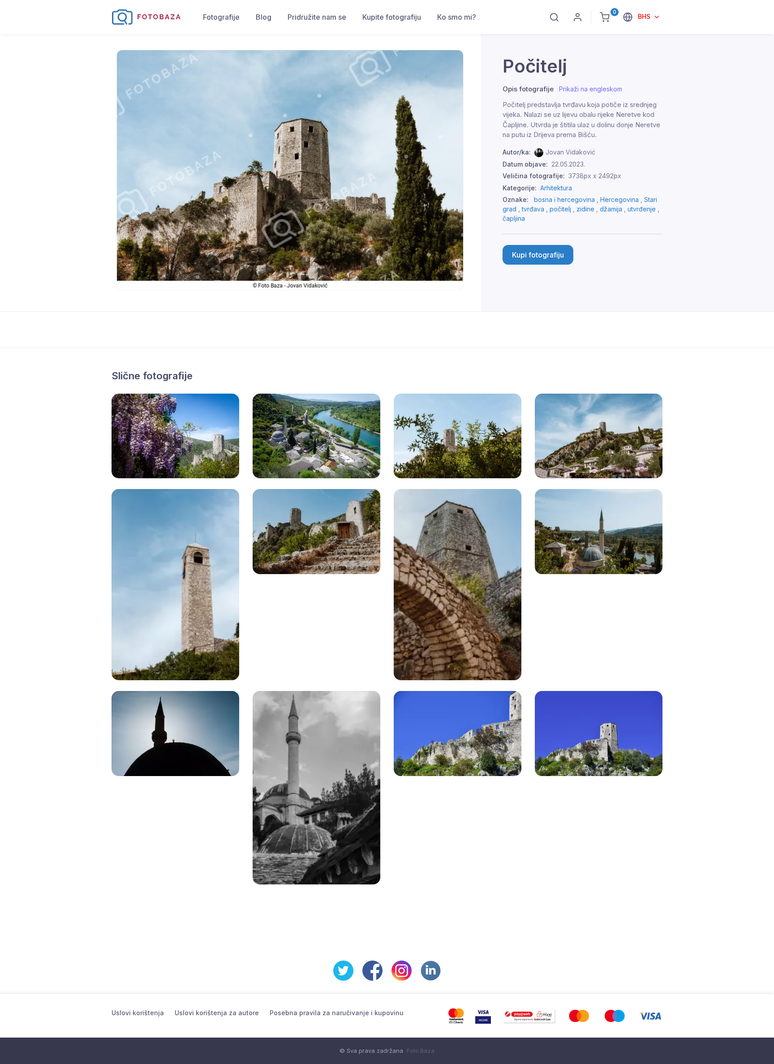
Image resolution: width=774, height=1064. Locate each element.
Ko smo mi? (456, 17)
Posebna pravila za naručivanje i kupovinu (337, 1013)
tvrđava (533, 209)
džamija (611, 209)
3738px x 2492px (594, 176)
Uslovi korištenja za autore (217, 1013)
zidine (585, 209)
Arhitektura (556, 188)
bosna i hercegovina (564, 199)
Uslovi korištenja (138, 1013)
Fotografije (221, 17)
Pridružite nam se (317, 17)
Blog (263, 17)
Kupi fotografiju (538, 254)
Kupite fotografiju (391, 17)
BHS (645, 16)
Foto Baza (420, 1050)
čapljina (514, 218)
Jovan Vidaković (570, 152)
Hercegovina (619, 199)
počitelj (560, 209)
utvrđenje (642, 209)
